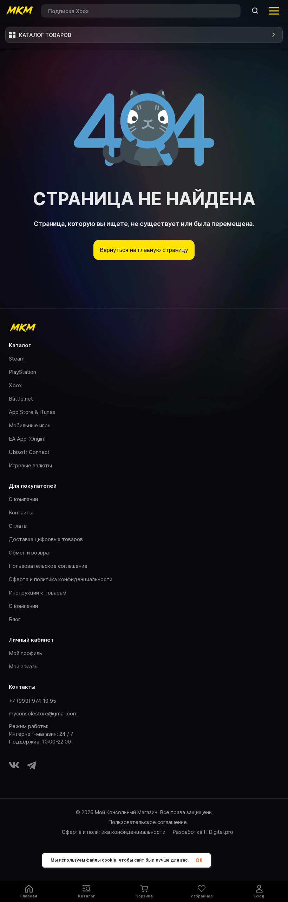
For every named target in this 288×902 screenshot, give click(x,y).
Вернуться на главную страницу (144, 249)
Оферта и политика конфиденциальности (60, 579)
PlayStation (22, 372)
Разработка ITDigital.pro (202, 832)
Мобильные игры (30, 425)
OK (199, 860)
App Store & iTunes (32, 412)
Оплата (18, 526)
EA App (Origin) (27, 438)
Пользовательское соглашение (48, 566)
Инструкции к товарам (37, 592)
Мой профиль (25, 653)
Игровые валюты (30, 465)
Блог (15, 619)
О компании (23, 499)
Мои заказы (24, 666)
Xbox (15, 385)
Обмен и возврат (30, 552)
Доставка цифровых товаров (46, 539)
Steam (17, 358)
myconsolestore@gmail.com (43, 713)
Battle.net (21, 398)
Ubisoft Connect (29, 452)
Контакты (21, 512)
